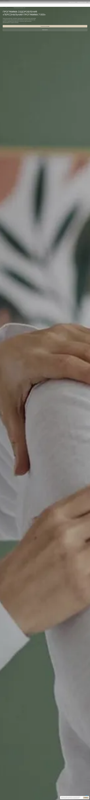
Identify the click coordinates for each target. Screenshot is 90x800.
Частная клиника (10, 7)
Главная (4, 7)
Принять (85, 797)
